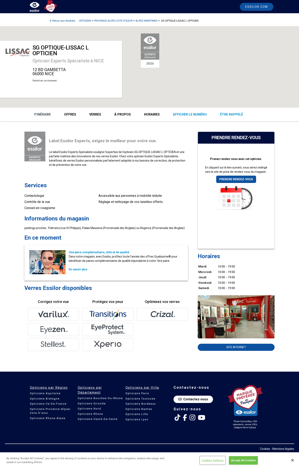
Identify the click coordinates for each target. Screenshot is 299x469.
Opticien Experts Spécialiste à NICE (68, 60)
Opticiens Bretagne (45, 398)
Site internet (236, 347)
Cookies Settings (213, 460)
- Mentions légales (282, 448)
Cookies (265, 448)
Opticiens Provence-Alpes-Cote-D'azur (50, 411)
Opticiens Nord (89, 408)
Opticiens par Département (90, 390)
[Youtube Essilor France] (201, 418)
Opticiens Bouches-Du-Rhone (100, 398)
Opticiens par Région (49, 388)
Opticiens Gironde (92, 403)
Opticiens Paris (137, 393)
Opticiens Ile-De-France (48, 403)
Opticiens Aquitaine (45, 393)
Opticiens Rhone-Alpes (47, 418)
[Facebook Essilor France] (185, 418)
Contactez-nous (195, 399)
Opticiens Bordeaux (140, 403)
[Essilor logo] (39, 7)
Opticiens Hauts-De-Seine (98, 419)
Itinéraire (42, 114)
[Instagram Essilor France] (192, 418)
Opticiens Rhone (90, 413)
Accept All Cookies (243, 460)
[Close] (292, 460)
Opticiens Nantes (138, 409)
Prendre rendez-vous (236, 179)
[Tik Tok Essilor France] (177, 418)
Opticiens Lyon (136, 419)
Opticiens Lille (136, 414)
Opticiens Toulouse (140, 398)
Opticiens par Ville (142, 388)
